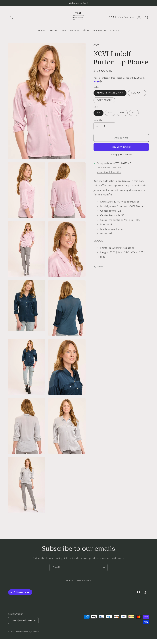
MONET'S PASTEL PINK (110, 93)
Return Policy (84, 580)
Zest (18, 632)
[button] (11, 17)
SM (110, 112)
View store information (109, 172)
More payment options (121, 155)
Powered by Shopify (29, 632)
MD (122, 112)
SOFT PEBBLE (104, 100)
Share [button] (100, 266)
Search (69, 580)
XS (98, 112)
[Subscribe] (103, 567)
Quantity (98, 120)
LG (133, 112)
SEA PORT (137, 93)
